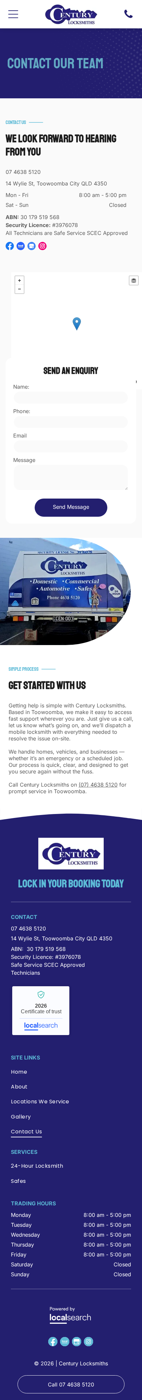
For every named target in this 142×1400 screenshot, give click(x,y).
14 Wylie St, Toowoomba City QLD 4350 (56, 183)
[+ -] (76, 330)
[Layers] (133, 280)
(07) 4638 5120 (98, 784)
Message (24, 460)
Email (20, 435)
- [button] (19, 289)
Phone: (21, 411)
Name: (21, 386)
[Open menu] (13, 14)
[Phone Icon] (128, 17)
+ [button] (19, 280)
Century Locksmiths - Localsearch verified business (40, 1010)
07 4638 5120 (23, 172)
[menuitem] (57, 1073)
